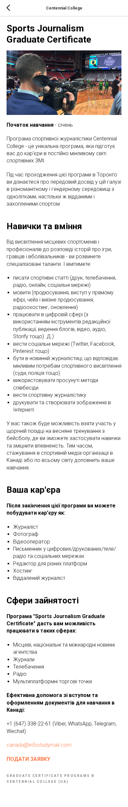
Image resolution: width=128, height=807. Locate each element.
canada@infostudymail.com (39, 745)
